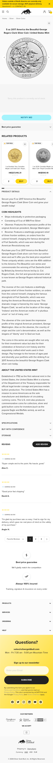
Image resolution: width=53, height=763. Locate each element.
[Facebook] (12, 702)
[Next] (49, 57)
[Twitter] (18, 702)
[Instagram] (23, 702)
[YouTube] (35, 702)
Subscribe (26, 680)
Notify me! (26, 117)
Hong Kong (31, 749)
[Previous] (4, 57)
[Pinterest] (40, 702)
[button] (26, 127)
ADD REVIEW (42, 444)
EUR (35, 752)
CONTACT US (20, 6)
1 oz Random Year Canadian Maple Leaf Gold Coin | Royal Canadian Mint (15, 168)
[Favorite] (49, 23)
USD (31, 752)
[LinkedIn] (29, 702)
